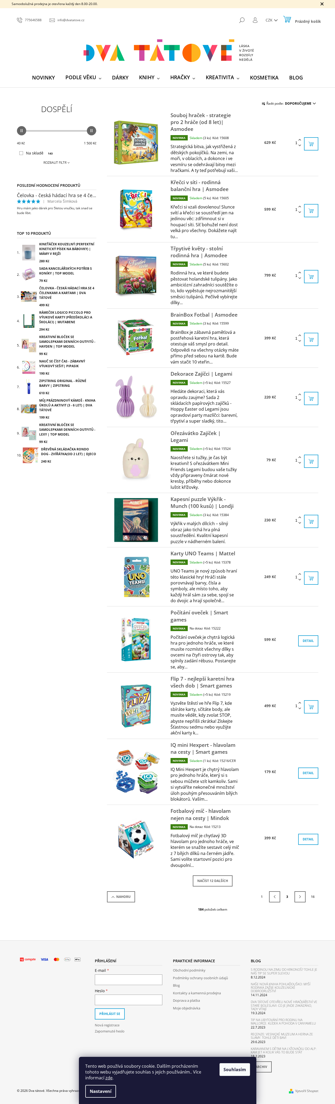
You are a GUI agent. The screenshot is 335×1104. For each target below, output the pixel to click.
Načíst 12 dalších (212, 881)
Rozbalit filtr (54, 162)
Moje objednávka (186, 1008)
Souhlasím (235, 1069)
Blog (176, 985)
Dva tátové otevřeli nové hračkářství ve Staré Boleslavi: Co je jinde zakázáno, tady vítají (284, 1005)
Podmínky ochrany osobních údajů (200, 978)
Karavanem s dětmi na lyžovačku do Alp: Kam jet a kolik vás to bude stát (283, 1050)
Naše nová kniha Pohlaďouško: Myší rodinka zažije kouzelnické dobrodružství (280, 987)
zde (109, 1078)
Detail (308, 641)
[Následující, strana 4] (300, 896)
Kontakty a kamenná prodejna (197, 993)
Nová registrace (107, 1025)
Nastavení (100, 1091)
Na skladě (39, 153)
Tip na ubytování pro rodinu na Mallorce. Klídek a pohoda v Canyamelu (283, 1021)
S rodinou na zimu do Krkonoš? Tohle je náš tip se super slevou (284, 971)
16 (313, 896)
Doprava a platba (186, 1000)
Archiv (261, 1067)
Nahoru (123, 896)
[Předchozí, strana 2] (274, 896)
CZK (270, 20)
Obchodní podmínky (189, 970)
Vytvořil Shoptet (306, 1091)
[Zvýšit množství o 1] (299, 140)
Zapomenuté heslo (109, 1031)
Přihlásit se (109, 1014)
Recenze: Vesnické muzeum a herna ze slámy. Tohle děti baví (282, 1035)
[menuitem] (43, 77)
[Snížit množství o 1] (299, 145)
